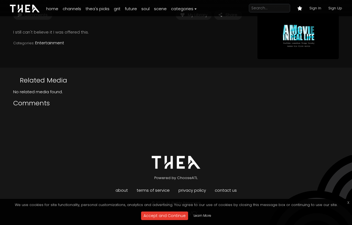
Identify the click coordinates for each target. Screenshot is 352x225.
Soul (145, 9)
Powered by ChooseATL (176, 177)
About (122, 190)
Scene (160, 9)
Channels (72, 9)
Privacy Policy (192, 190)
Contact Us (226, 190)
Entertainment (49, 43)
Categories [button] (182, 9)
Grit (117, 9)
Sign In (315, 8)
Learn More (202, 215)
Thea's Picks (97, 9)
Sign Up (335, 8)
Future (131, 9)
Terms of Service (153, 190)
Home (52, 9)
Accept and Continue (165, 215)
